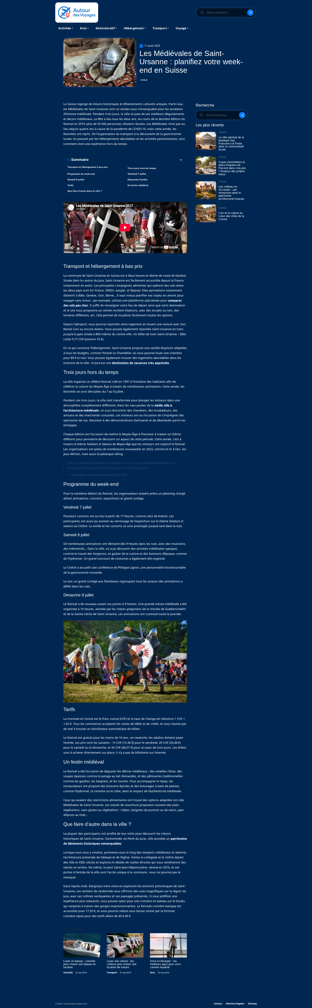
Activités (68, 972)
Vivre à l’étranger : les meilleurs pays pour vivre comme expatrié (165, 964)
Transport (112, 972)
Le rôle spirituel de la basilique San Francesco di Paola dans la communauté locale (231, 143)
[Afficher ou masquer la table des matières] (136, 160)
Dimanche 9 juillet (137, 179)
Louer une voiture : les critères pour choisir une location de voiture (121, 964)
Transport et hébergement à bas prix (87, 167)
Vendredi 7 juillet (137, 174)
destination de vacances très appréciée (140, 363)
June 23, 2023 (118, 475)
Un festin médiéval (138, 185)
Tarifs (70, 185)
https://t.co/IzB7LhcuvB (130, 468)
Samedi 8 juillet (75, 179)
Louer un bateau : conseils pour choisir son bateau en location (79, 964)
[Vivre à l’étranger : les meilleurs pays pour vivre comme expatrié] (168, 945)
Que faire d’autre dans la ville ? (84, 191)
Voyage (144, 80)
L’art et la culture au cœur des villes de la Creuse (231, 216)
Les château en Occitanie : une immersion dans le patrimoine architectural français (231, 192)
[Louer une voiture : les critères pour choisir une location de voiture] (125, 945)
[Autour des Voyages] (76, 12)
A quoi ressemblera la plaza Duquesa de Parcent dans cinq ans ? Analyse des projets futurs (232, 168)
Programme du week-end (81, 174)
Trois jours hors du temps (142, 168)
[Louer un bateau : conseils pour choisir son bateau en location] (81, 945)
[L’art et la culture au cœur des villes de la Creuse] (206, 213)
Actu (152, 972)
